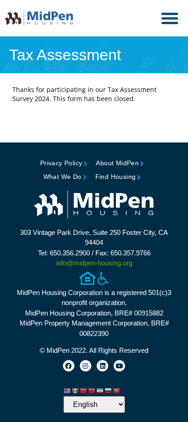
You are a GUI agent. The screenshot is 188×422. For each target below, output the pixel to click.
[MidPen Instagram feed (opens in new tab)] (85, 365)
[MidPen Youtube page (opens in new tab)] (119, 365)
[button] (169, 18)
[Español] (76, 390)
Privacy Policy (61, 163)
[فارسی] (100, 390)
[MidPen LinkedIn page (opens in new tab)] (102, 365)
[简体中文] (84, 390)
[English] (67, 390)
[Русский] (108, 390)
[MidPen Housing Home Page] (94, 205)
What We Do (62, 176)
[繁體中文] (92, 390)
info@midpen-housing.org (94, 263)
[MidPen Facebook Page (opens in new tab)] (68, 365)
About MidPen (117, 163)
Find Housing (115, 176)
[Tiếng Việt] (117, 390)
